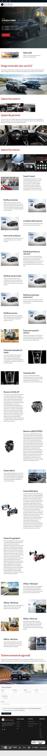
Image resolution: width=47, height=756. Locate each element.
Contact (18, 726)
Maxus (40, 732)
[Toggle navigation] (44, 4)
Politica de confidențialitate (32, 723)
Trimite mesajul (7, 713)
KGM (40, 728)
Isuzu (40, 730)
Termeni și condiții (31, 721)
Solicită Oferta (6, 35)
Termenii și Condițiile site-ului (20, 708)
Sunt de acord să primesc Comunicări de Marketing (13, 710)
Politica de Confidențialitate (35, 708)
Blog (17, 728)
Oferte (18, 724)
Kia (40, 726)
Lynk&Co (41, 737)
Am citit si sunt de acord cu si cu (22, 708)
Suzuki (40, 724)
